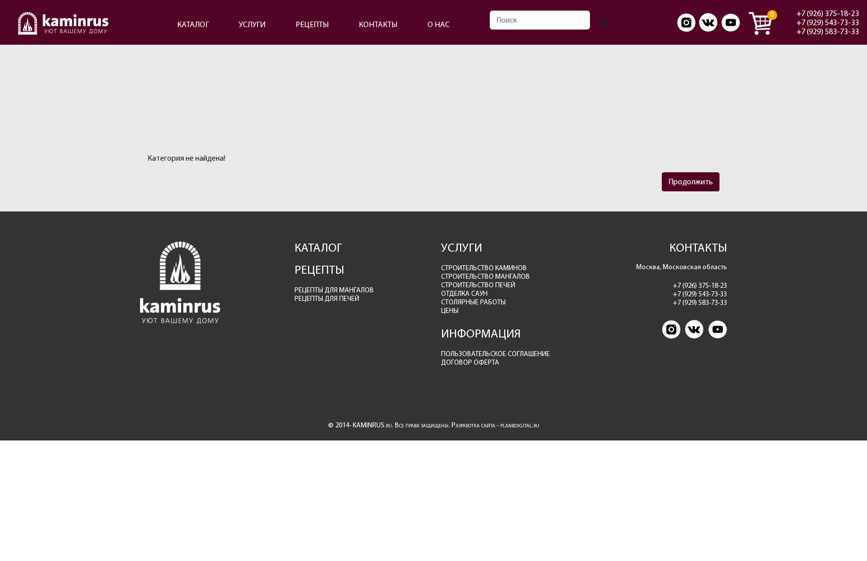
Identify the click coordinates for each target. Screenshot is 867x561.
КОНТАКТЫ (378, 24)
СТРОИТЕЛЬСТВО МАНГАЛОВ (485, 276)
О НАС (438, 24)
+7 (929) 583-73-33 (827, 31)
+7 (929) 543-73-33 (827, 22)
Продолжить (690, 181)
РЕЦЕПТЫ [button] (312, 24)
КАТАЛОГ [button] (193, 24)
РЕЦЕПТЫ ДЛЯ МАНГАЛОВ (334, 290)
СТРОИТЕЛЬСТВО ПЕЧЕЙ (478, 285)
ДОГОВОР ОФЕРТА (470, 362)
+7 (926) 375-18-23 (827, 13)
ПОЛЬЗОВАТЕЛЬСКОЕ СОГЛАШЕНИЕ (495, 354)
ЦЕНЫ (450, 310)
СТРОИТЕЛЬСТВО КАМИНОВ (484, 268)
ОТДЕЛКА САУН (464, 293)
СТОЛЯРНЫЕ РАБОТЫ (473, 302)
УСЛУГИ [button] (252, 24)
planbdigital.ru (519, 425)
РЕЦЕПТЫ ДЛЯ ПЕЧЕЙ (327, 298)
